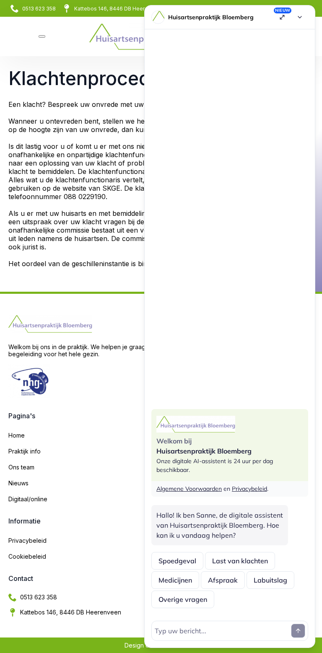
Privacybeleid (27, 540)
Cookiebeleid (27, 556)
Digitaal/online (27, 499)
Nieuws (18, 483)
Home (16, 435)
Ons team (21, 467)
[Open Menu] (42, 36)
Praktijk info (24, 451)
